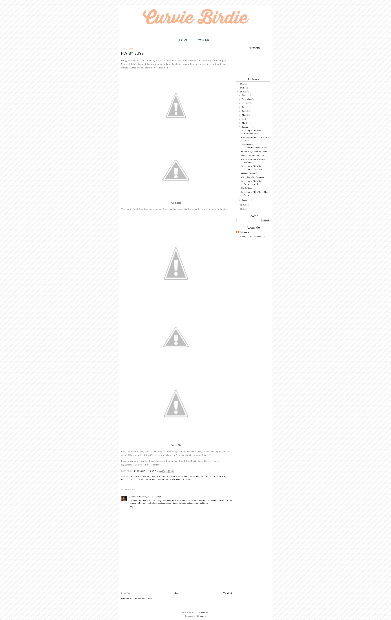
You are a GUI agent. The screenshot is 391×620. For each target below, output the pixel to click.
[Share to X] (166, 471)
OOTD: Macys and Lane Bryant (254, 151)
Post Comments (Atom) (142, 598)
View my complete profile (250, 236)
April (244, 119)
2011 (242, 209)
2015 (242, 84)
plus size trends (180, 479)
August (245, 103)
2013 (242, 92)
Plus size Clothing (132, 479)
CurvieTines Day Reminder (252, 177)
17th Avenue (202, 612)
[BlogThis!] (163, 471)
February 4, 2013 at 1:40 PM (149, 497)
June (244, 111)
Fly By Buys (246, 188)
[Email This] (160, 471)
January (245, 200)
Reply (130, 506)
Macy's (221, 476)
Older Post (227, 593)
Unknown (244, 232)
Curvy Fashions (179, 476)
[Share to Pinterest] (172, 471)
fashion (194, 476)
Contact (205, 40)
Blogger (201, 616)
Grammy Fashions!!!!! (250, 173)
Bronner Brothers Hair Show (253, 155)
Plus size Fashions (157, 479)
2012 (242, 205)
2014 (242, 88)
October (245, 95)
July (244, 107)
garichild (132, 497)
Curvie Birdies (140, 476)
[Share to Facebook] (169, 471)
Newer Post (125, 593)
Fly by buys (208, 476)
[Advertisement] (144, 570)
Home (183, 40)
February (246, 127)
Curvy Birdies (159, 476)
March (245, 123)
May (244, 115)
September (246, 99)
